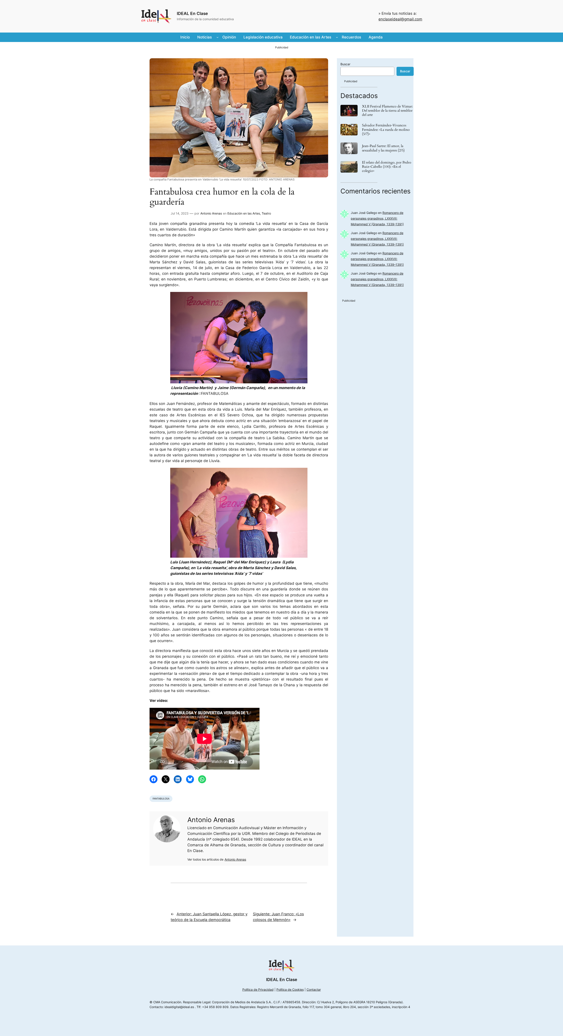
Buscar (345, 64)
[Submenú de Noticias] (217, 37)
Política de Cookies (290, 989)
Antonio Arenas (211, 213)
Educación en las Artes (243, 213)
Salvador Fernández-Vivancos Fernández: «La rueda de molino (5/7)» (386, 129)
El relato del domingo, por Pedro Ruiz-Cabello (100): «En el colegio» (386, 166)
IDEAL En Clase (192, 13)
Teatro (266, 213)
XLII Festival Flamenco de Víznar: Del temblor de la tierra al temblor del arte (387, 110)
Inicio (185, 37)
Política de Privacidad (258, 989)
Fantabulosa (161, 798)
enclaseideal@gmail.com (400, 19)
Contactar (314, 989)
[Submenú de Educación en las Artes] (337, 37)
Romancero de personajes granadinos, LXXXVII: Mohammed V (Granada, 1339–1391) (377, 218)
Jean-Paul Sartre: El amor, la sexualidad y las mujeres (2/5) (383, 148)
